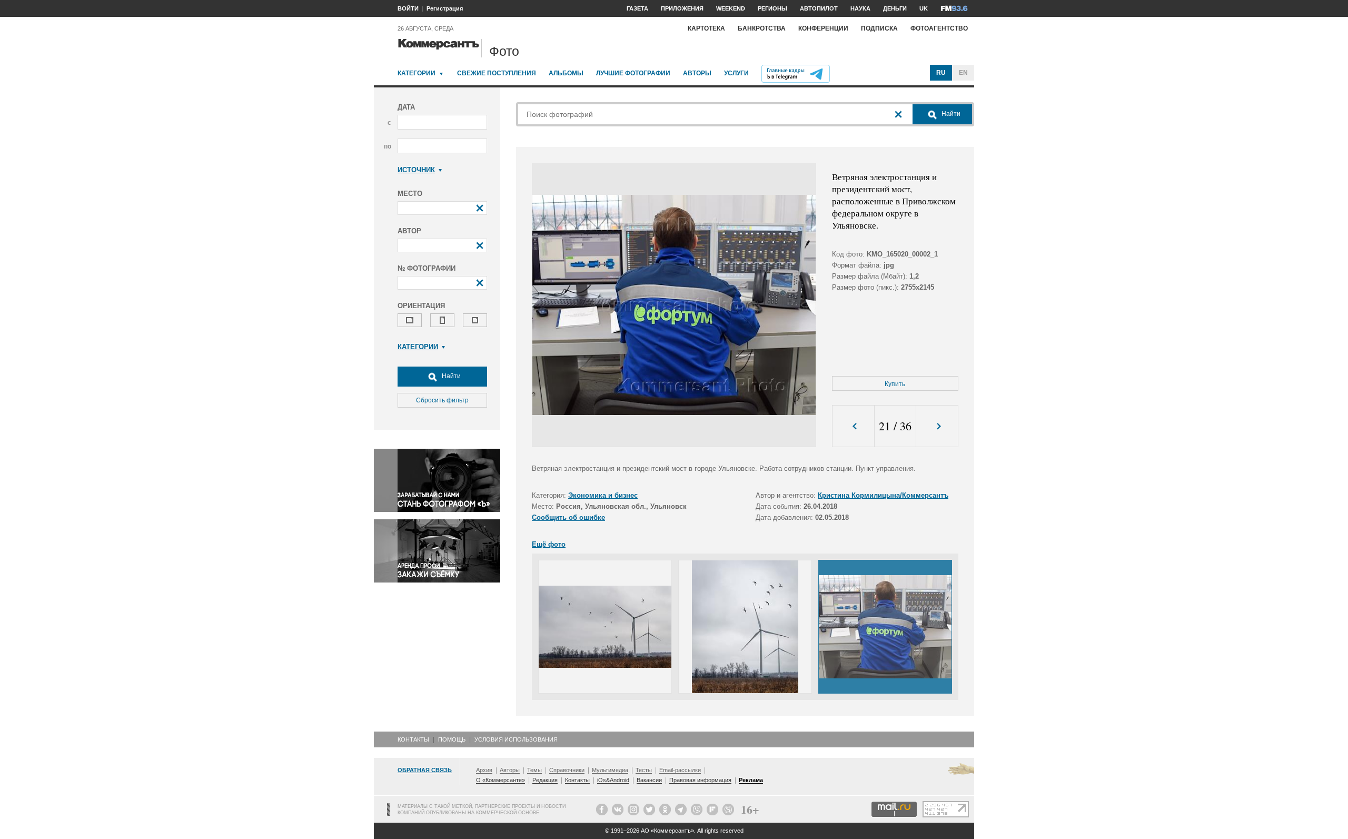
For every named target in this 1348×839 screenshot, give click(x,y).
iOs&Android (613, 780)
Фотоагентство (939, 28)
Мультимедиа (610, 770)
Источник (416, 170)
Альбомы (566, 73)
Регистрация (445, 8)
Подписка (879, 28)
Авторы (697, 73)
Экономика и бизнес (603, 495)
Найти (450, 376)
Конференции (823, 28)
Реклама (751, 780)
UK (923, 8)
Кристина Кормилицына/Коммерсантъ (883, 495)
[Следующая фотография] (937, 426)
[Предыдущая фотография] (853, 426)
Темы (534, 770)
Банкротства (762, 28)
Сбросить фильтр (442, 400)
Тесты (644, 770)
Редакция (545, 780)
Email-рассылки (680, 770)
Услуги (736, 73)
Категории (416, 73)
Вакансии (649, 780)
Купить (895, 384)
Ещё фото (549, 544)
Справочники (566, 770)
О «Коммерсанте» (500, 780)
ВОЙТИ (408, 8)
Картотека (706, 28)
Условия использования (516, 739)
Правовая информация (700, 780)
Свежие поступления (496, 73)
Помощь (451, 739)
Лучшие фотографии (633, 73)
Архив (484, 770)
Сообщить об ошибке (568, 517)
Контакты (413, 739)
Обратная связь (425, 770)
